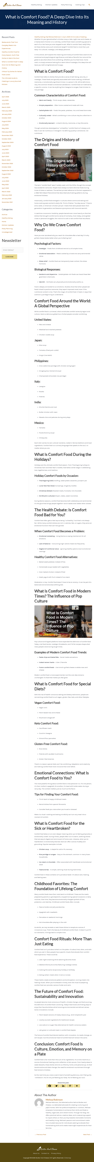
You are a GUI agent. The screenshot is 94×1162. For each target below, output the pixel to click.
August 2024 (6, 121)
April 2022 (5, 188)
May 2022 (5, 184)
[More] (77, 1085)
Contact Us (45, 1153)
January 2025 (6, 114)
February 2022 (7, 195)
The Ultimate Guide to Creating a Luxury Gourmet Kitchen (11, 81)
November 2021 (7, 202)
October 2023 (6, 139)
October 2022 (6, 167)
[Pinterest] (70, 1085)
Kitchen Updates (8, 225)
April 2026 (5, 97)
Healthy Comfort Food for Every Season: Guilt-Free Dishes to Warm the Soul (10, 55)
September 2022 (7, 170)
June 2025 (5, 104)
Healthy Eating (7, 218)
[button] (89, 5)
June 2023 (5, 153)
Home (4, 221)
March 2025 (6, 107)
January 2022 (6, 198)
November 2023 (7, 135)
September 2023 (7, 142)
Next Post (87, 1134)
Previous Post (40, 1134)
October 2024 (6, 118)
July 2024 (5, 125)
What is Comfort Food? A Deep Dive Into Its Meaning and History (12, 65)
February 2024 (7, 132)
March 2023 (6, 160)
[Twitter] (56, 1085)
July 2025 (5, 100)
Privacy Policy (56, 1153)
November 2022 (7, 163)
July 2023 (5, 149)
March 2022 (6, 191)
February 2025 (7, 111)
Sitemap (68, 1158)
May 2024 (5, 128)
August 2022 (6, 174)
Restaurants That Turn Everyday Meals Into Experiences (10, 45)
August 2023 (6, 146)
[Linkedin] (63, 1085)
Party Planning (7, 228)
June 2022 (5, 181)
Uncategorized (7, 232)
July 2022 (5, 177)
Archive (4, 214)
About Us (36, 1153)
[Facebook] (49, 1085)
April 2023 (5, 156)
